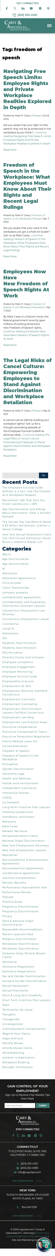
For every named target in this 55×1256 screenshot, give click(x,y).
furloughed (10, 764)
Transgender (11, 1019)
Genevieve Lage (13, 773)
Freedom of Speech (16, 750)
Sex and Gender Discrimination (24, 976)
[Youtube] (31, 9)
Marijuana (9, 821)
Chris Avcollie (11, 583)
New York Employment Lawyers (24, 850)
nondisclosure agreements (21, 873)
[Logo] (18, 30)
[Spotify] (40, 9)
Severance (9, 961)
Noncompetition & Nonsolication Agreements (25, 861)
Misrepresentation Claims (20, 836)
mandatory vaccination (18, 816)
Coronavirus (10, 623)
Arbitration (10, 573)
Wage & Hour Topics (16, 1033)
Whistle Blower (13, 1043)
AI (3, 568)
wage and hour (12, 1038)
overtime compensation (19, 877)
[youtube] (29, 1136)
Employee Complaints (17, 662)
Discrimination (12, 652)
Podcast (36, 115)
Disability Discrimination (19, 643)
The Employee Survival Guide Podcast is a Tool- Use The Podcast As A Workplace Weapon (26, 491)
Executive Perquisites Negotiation (26, 736)
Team (6, 1005)
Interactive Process (15, 792)
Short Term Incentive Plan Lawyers (26, 1000)
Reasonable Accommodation (22, 929)
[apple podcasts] (41, 1136)
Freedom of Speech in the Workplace (20, 757)
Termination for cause (17, 1009)
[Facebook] (6, 9)
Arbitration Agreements (19, 578)
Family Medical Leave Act (20, 741)
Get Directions (23, 1181)
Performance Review (16, 892)
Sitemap (42, 1236)
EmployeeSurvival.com (18, 681)
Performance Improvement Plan (24, 887)
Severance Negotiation (18, 966)
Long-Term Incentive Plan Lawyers (26, 807)
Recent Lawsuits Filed (17, 934)
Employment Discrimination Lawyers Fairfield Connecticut (23, 710)
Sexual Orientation (15, 990)
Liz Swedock (11, 802)
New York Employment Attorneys (25, 845)
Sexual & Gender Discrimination (24, 981)
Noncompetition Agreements (23, 868)
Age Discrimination (15, 559)
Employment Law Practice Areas (25, 722)
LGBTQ (7, 797)
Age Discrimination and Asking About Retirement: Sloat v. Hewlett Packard (26, 513)
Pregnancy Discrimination (20, 906)
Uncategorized (12, 1024)
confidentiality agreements (21, 597)
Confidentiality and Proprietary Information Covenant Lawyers (24, 604)
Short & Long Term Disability (22, 995)
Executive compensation (19, 727)
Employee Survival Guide (19, 676)
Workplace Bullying (15, 1062)
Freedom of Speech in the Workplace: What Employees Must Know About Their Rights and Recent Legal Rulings (27, 186)
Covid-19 (8, 628)
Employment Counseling (19, 704)
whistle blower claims (17, 1048)
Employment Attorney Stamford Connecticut (25, 692)
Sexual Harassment (15, 985)
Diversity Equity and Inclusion (23, 657)
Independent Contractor (19, 788)
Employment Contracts (18, 699)
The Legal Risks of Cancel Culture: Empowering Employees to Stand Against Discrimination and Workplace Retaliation (27, 381)
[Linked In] (23, 9)
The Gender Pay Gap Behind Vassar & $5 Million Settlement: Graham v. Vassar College (26, 525)
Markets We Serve (15, 831)
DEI (4, 638)
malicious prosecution (17, 812)
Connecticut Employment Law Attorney (23, 612)
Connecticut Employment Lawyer (26, 619)
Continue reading (26, 243)
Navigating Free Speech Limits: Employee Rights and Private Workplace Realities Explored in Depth (27, 89)
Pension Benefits (14, 882)
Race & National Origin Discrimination (18, 923)
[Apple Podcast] (48, 9)
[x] (14, 9)
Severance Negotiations (19, 971)
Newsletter (39, 307)
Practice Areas (12, 901)
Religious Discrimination (19, 939)
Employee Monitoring (17, 671)
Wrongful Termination (17, 1067)
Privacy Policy (28, 1236)
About (6, 554)
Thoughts (9, 1014)
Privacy (7, 916)
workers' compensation (18, 1057)
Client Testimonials (15, 587)
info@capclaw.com (29, 1172)
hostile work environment (20, 783)
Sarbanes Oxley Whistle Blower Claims (24, 955)
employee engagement (18, 667)
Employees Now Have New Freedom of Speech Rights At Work (26, 284)
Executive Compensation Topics (24, 731)
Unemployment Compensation (24, 1028)
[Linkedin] (23, 1136)
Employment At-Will (16, 686)
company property (15, 592)
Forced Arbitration (15, 746)
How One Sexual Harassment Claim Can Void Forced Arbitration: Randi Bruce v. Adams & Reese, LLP (26, 538)
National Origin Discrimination (23, 840)
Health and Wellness (16, 778)
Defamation (10, 633)
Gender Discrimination (18, 769)
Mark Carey (10, 826)
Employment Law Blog (18, 717)
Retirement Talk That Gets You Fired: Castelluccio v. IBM (23, 502)
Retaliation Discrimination (20, 943)
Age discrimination (15, 563)
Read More (10, 149)
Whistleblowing (13, 1052)
